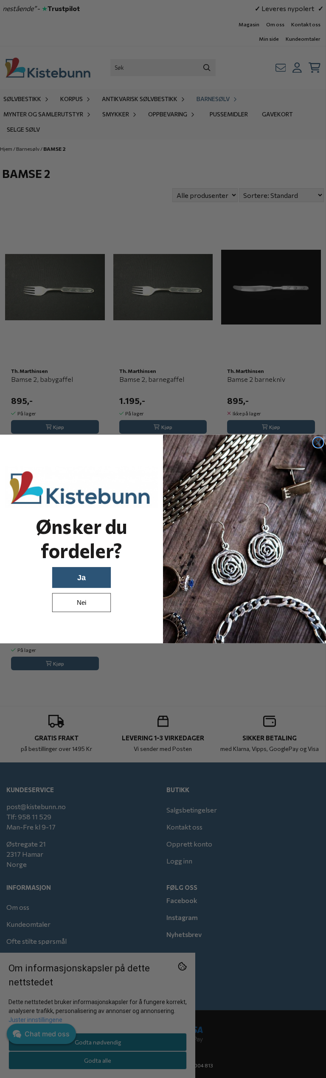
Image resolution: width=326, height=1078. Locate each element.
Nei (81, 602)
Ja (81, 577)
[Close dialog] (318, 442)
